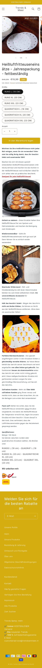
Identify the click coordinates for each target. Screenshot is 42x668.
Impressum (9, 600)
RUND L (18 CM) (12, 92)
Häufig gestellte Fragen (15, 589)
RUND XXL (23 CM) (14, 103)
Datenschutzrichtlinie (14, 568)
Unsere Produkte (12, 539)
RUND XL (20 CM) (13, 97)
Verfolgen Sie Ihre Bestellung (17, 595)
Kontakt (7, 583)
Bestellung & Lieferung (14, 545)
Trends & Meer (17, 664)
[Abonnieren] (35, 516)
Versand (13, 83)
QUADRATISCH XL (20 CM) (17, 115)
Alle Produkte (10, 606)
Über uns (8, 556)
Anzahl (5, 126)
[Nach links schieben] (15, 57)
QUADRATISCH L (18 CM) (17, 109)
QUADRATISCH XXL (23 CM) (18, 121)
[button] (3, 9)
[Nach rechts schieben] (26, 57)
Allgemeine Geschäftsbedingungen (20, 562)
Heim (6, 534)
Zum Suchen (10, 611)
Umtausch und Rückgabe (15, 551)
